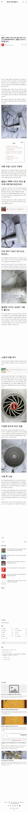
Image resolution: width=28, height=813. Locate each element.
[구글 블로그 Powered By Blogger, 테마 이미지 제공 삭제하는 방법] (14, 741)
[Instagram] (15, 806)
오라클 (4, 628)
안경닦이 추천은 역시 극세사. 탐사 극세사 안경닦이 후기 (16, 556)
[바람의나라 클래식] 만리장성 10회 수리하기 (9, 726)
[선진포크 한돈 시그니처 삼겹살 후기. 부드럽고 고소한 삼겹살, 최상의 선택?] (3, 565)
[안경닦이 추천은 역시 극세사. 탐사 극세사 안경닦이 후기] (3, 559)
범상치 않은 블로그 (12, 2)
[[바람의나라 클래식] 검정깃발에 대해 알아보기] (14, 707)
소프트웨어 (19, 636)
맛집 (3, 632)
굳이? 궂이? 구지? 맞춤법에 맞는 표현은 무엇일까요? (11, 694)
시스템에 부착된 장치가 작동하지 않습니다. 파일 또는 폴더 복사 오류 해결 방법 (16, 581)
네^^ (3, 652)
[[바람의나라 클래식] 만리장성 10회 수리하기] (14, 724)
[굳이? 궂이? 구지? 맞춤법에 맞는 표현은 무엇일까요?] (14, 692)
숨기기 (22, 142)
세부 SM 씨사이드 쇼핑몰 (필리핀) (16, 209)
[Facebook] (8, 806)
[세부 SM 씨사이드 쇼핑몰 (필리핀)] (3, 211)
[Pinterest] (17, 806)
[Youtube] (19, 806)
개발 (17, 628)
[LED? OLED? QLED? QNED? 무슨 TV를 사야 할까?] (3, 571)
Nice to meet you (5, 649)
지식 (17, 634)
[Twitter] (10, 806)
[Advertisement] (14, 19)
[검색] (26, 2)
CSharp (4, 630)
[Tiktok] (13, 806)
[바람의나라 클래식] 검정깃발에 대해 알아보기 (10, 709)
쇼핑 (2, 537)
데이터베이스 (19, 630)
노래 (3, 634)
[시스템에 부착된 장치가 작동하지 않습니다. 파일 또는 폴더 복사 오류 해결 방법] (3, 584)
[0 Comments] (22, 44)
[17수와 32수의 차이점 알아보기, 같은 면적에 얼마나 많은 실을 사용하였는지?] (3, 578)
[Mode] (23, 2)
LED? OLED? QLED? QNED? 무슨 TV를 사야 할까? (16, 568)
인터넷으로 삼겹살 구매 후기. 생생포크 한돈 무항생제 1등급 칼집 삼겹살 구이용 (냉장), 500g (16, 549)
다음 (25, 541)
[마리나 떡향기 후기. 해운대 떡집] (14, 758)
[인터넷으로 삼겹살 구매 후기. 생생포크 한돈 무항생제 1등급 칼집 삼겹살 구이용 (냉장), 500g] (3, 552)
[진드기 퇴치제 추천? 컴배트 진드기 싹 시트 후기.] (3, 372)
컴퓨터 (4, 636)
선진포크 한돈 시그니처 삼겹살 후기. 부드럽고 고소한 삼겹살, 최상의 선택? (16, 562)
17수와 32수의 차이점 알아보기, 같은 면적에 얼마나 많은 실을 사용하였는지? (16, 575)
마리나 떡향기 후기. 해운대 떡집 (7, 760)
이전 (3, 541)
